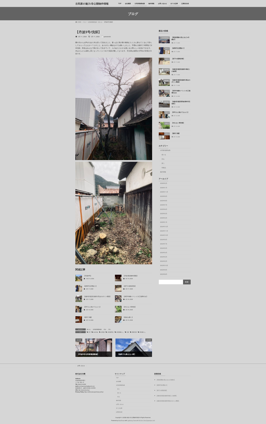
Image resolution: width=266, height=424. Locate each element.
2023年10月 (164, 265)
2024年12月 (164, 226)
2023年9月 (163, 270)
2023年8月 (163, 274)
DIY (90, 332)
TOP (117, 378)
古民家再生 (110, 332)
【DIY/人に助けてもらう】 (92, 307)
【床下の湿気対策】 (129, 286)
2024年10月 (164, 235)
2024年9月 (163, 239)
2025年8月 (163, 201)
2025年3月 (163, 218)
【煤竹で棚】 (88, 317)
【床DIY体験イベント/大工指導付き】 (135, 296)
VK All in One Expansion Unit (146, 420)
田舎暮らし (143, 332)
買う (109, 329)
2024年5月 (163, 248)
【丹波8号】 (88, 276)
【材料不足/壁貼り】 (90, 286)
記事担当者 (119, 412)
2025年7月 (163, 205)
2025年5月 (163, 213)
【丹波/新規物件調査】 (130, 276)
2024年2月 (163, 261)
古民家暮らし (120, 332)
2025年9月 (163, 196)
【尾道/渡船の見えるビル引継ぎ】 (180, 38)
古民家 (103, 332)
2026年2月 (163, 183)
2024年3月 (163, 257)
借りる (89, 329)
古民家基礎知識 (97, 329)
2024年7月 (163, 244)
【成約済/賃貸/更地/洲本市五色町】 (181, 102)
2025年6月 (163, 209)
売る (105, 329)
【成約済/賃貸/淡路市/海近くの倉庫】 (181, 70)
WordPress (121, 420)
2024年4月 (163, 252)
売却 (128, 332)
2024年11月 (164, 231)
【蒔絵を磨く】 (128, 317)
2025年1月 (163, 222)
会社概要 (118, 381)
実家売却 (134, 332)
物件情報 (163, 172)
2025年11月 (164, 192)
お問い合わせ (81, 365)
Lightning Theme (132, 420)
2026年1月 (163, 188)
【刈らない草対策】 (129, 307)
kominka (95, 332)
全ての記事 (119, 408)
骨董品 (164, 168)
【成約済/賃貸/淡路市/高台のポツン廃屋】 (97, 296)
